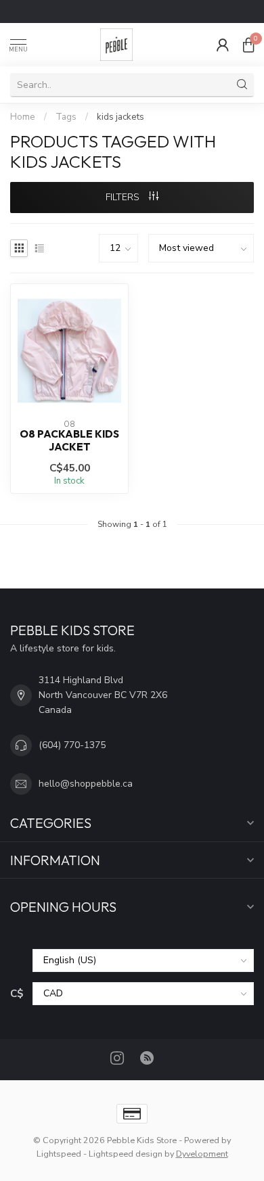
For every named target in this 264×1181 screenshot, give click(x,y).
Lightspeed (59, 1153)
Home (22, 117)
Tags (66, 117)
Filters (124, 197)
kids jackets (120, 117)
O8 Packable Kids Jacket (69, 440)
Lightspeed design (125, 1153)
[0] (248, 44)
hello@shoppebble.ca (86, 783)
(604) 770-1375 (72, 745)
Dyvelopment (202, 1153)
